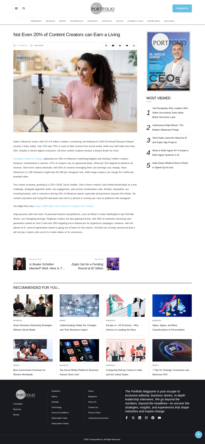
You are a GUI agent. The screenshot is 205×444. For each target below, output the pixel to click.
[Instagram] (146, 417)
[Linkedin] (139, 417)
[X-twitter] (133, 417)
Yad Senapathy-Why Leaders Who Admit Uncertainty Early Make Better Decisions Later (170, 113)
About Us (92, 402)
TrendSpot (17, 404)
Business (17, 409)
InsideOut (55, 391)
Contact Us (93, 407)
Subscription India (59, 418)
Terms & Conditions (60, 412)
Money (16, 415)
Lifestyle (55, 402)
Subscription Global (60, 423)
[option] (168, 61)
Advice (54, 396)
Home (91, 391)
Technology (56, 407)
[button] (182, 8)
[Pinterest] (152, 417)
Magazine (92, 396)
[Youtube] (159, 417)
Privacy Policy (94, 412)
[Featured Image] (33, 305)
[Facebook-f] (126, 417)
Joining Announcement (98, 418)
